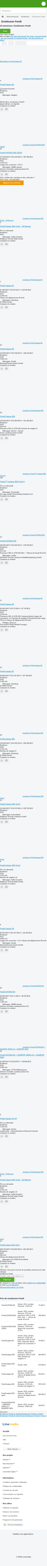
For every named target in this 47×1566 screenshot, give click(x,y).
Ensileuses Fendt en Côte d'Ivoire (12, 1416)
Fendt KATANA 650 (8, 541)
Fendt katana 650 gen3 (9, 1245)
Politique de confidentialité (12, 1486)
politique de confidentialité (36, 1283)
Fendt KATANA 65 (7, 992)
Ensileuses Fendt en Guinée (32, 1414)
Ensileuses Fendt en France (35, 1416)
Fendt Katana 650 (7, 416)
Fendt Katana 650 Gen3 (10, 804)
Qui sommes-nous (10, 1436)
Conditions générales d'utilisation (15, 1482)
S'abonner (7, 1280)
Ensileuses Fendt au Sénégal (11, 1414)
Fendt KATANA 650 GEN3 (11, 153)
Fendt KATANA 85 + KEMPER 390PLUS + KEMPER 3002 (8, 1405)
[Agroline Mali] (15, 3)
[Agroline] (2, 16)
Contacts (6, 1444)
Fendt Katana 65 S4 (8, 1119)
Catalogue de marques (11, 1498)
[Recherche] (43, 10)
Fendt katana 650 (7, 739)
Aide (4, 1440)
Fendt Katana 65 (7, 85)
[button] (43, 3)
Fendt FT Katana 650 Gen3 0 (12, 482)
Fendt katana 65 (7, 286)
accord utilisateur (12, 1285)
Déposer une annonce (11, 183)
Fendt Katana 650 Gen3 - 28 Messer (15, 226)
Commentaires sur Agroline (13, 1494)
